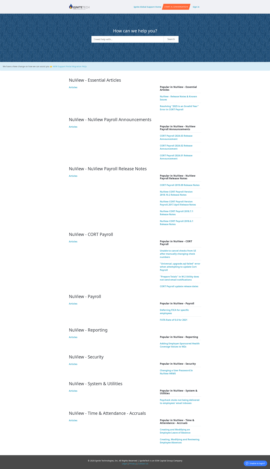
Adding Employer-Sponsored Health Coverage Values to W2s (180, 345)
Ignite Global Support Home (147, 6)
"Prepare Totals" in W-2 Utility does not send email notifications (179, 278)
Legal (124, 463)
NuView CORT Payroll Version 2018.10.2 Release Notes (176, 193)
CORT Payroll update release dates (179, 286)
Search (171, 39)
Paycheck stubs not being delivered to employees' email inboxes (179, 401)
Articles (73, 87)
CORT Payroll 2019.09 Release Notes (180, 185)
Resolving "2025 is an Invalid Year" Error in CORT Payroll (179, 108)
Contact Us (143, 463)
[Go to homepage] (79, 7)
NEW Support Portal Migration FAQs (70, 66)
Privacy (132, 463)
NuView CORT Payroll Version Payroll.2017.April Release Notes (178, 203)
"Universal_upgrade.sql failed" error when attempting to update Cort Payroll (180, 267)
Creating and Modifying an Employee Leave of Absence (175, 431)
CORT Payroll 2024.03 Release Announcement (176, 137)
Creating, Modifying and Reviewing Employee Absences (179, 441)
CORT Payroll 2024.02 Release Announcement (176, 147)
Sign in (196, 6)
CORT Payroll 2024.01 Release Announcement (176, 157)
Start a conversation (176, 6)
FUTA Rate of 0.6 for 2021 (173, 319)
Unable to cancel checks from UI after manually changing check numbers (178, 254)
